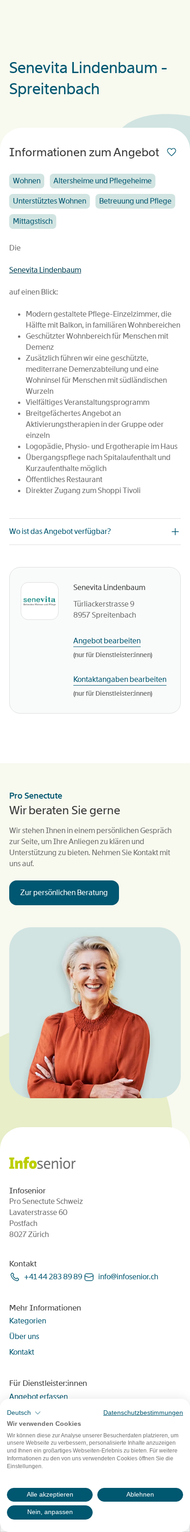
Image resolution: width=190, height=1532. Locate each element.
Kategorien (27, 1321)
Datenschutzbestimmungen (143, 1412)
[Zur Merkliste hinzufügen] (173, 152)
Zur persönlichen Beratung (64, 892)
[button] (24, 1413)
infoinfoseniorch (128, 1277)
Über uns (24, 1336)
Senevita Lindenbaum (45, 270)
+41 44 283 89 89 (53, 1277)
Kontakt (21, 1352)
